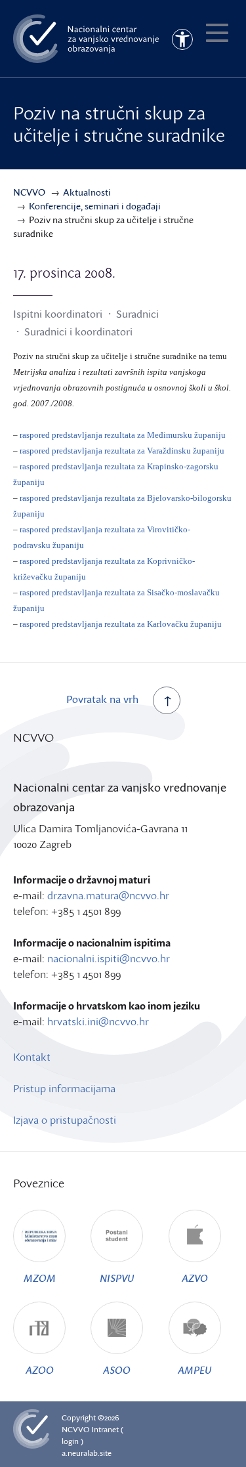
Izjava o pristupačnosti (64, 1120)
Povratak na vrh (102, 699)
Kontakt (32, 1057)
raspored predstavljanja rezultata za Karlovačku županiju (121, 624)
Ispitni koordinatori (57, 314)
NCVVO (75, 1429)
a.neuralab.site (87, 1452)
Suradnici (137, 314)
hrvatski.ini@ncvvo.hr (98, 1021)
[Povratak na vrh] (166, 700)
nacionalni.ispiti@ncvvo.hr (108, 958)
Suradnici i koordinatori (78, 331)
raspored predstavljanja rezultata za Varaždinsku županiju (122, 451)
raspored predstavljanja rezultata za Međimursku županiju (123, 435)
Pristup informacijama (64, 1088)
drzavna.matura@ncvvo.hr (108, 895)
